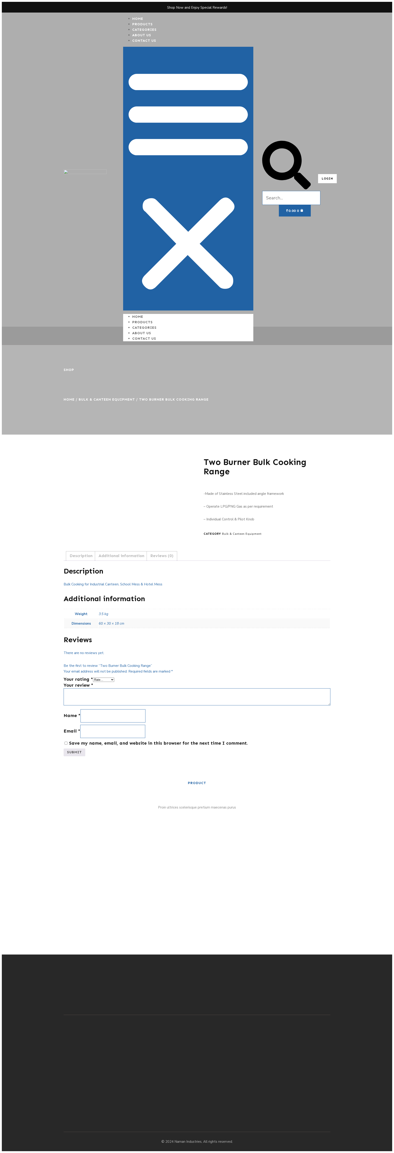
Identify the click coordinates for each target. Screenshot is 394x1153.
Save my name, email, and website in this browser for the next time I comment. (158, 743)
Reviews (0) (162, 555)
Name (72, 715)
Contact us (144, 41)
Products (142, 322)
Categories (144, 328)
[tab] (81, 556)
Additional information (121, 555)
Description (81, 555)
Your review (78, 685)
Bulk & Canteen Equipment (107, 399)
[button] (188, 178)
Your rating (78, 679)
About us (141, 333)
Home (137, 317)
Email (72, 731)
